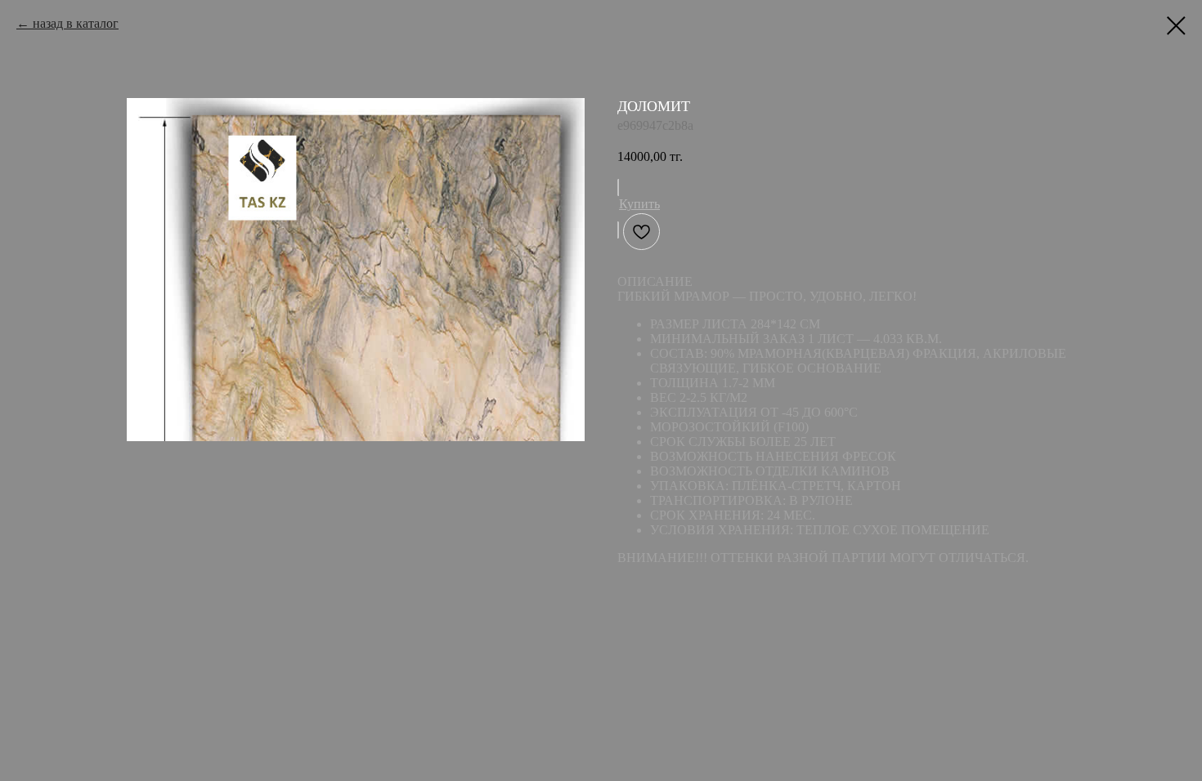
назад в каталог (76, 23)
